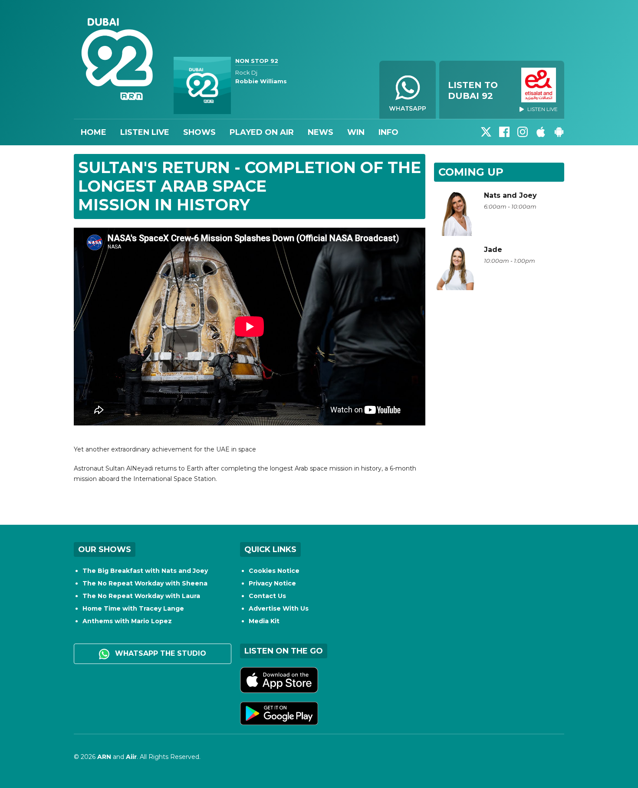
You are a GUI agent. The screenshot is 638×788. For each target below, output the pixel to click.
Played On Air (262, 132)
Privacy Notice (272, 583)
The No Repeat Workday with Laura (141, 596)
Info (388, 132)
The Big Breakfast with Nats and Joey (145, 571)
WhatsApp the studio (159, 653)
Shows (199, 132)
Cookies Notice (274, 571)
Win (356, 132)
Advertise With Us (279, 608)
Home (93, 132)
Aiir (131, 757)
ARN (104, 757)
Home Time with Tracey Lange (133, 608)
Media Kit (264, 621)
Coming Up (470, 172)
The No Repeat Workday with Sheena (144, 583)
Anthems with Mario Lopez (127, 621)
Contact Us (267, 596)
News (320, 132)
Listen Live (144, 132)
